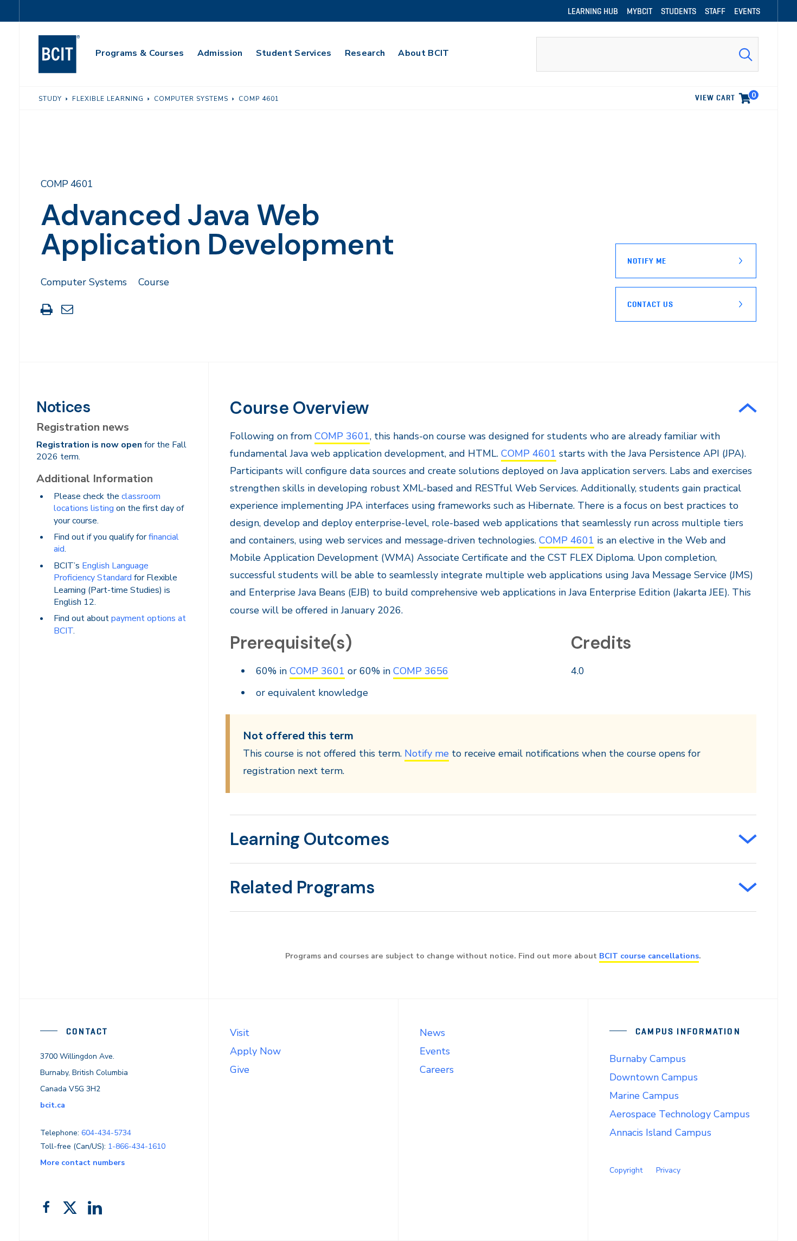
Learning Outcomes (309, 839)
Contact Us (650, 304)
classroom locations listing (107, 502)
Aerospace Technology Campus (679, 1114)
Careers (437, 1069)
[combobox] (647, 54)
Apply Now (255, 1051)
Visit (239, 1032)
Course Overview (299, 408)
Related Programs (302, 887)
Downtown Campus (653, 1077)
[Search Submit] (745, 54)
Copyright (625, 1170)
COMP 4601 (528, 453)
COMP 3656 (420, 670)
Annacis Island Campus (660, 1132)
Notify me (426, 753)
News (432, 1032)
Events (435, 1051)
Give (239, 1069)
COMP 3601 (342, 436)
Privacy (668, 1170)
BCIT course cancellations (649, 955)
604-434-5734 (106, 1133)
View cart (725, 96)
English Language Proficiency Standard (101, 572)
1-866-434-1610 (136, 1146)
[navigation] (69, 54)
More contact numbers (82, 1162)
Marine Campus (644, 1095)
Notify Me (646, 261)
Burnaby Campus (647, 1058)
